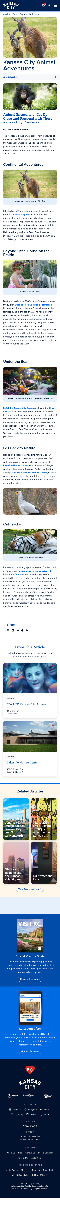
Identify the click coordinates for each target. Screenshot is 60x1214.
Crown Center (12, 713)
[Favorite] (53, 666)
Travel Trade (48, 1170)
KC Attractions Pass (42, 878)
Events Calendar (45, 1152)
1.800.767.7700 (30, 1125)
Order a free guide (30, 979)
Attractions (11, 698)
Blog (20, 1152)
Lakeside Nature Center (23, 762)
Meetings (25, 1170)
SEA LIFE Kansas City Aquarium (29, 704)
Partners (36, 1170)
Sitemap (29, 1183)
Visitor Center (37, 1157)
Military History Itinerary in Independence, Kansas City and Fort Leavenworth (16, 827)
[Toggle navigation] (55, 5)
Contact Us (30, 1152)
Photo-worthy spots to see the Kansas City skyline (14, 874)
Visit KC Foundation (20, 1175)
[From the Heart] (30, 1070)
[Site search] (49, 5)
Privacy (37, 1183)
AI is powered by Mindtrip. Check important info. (29, 1186)
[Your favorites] (43, 5)
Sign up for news (30, 1052)
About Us (11, 1152)
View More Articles (28, 889)
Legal (22, 1183)
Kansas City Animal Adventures (26, 14)
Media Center (12, 1170)
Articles (6, 14)
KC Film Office (38, 1175)
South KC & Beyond (15, 771)
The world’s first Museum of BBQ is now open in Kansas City (42, 829)
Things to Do (22, 1157)
